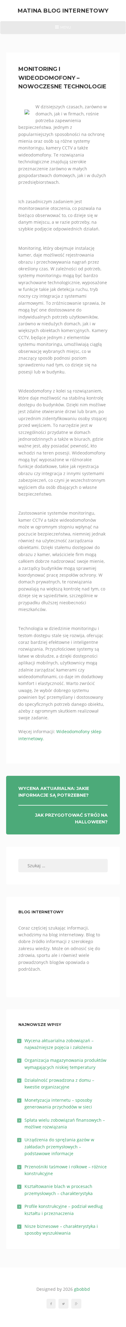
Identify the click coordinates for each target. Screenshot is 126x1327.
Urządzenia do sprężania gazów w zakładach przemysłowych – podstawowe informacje (59, 1146)
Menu (63, 29)
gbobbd (82, 1289)
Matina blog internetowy (63, 10)
